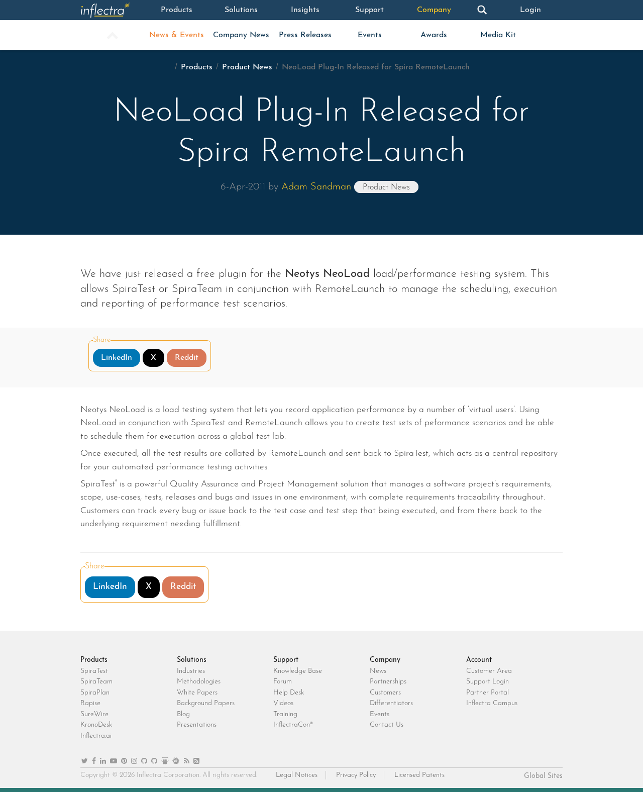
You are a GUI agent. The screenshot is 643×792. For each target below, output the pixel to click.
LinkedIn (116, 358)
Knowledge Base (297, 671)
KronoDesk (96, 725)
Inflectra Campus (491, 703)
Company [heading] (385, 660)
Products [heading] (94, 660)
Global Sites (543, 776)
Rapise (90, 703)
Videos (283, 703)
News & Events (176, 35)
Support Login (487, 681)
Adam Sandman (316, 187)
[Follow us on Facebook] (94, 761)
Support (369, 10)
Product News (247, 67)
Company (434, 10)
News (378, 671)
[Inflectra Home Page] (112, 10)
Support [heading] (285, 660)
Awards (433, 35)
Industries (191, 671)
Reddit (186, 358)
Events (370, 35)
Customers (385, 693)
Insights (305, 10)
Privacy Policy (356, 775)
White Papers (197, 693)
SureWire (94, 714)
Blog (183, 714)
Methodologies (199, 681)
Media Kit (498, 35)
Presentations (197, 725)
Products (176, 10)
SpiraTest (94, 671)
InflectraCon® (293, 725)
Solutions (241, 10)
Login (530, 10)
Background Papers (206, 703)
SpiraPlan (95, 693)
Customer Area (489, 671)
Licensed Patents (419, 775)
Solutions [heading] (191, 660)
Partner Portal (487, 693)
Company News (241, 35)
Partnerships (388, 681)
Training (285, 714)
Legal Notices (296, 775)
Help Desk (288, 693)
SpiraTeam (96, 681)
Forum (282, 681)
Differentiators (391, 703)
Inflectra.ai (96, 736)
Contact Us (386, 725)
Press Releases (305, 35)
